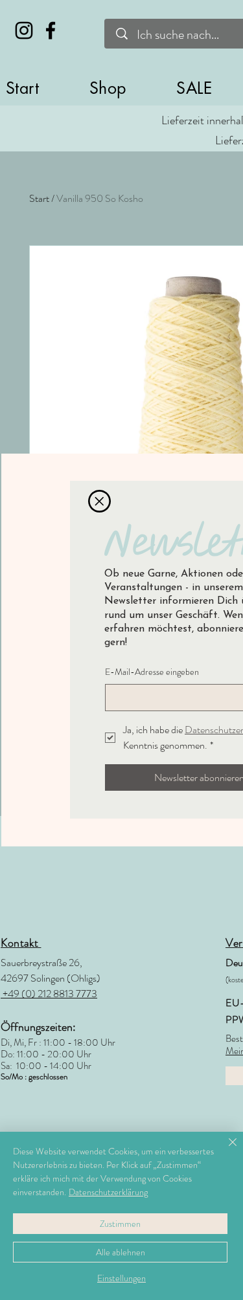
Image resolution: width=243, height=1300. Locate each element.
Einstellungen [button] (121, 1278)
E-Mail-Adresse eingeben (152, 672)
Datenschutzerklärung (108, 1191)
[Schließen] (224, 1149)
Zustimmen (120, 1223)
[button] (99, 501)
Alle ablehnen (120, 1252)
